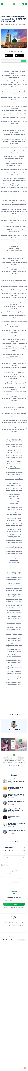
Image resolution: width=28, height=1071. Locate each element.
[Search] (26, 4)
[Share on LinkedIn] (15, 714)
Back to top (23, 939)
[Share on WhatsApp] (17, 714)
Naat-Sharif (8, 13)
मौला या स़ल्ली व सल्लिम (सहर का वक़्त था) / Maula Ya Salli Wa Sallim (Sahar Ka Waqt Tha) (16, 795)
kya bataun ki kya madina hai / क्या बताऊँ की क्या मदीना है (16, 802)
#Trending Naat (19, 922)
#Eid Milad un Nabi (9, 922)
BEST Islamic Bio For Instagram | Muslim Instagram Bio (16, 787)
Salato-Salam (9, 847)
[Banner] (14, 744)
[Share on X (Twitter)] (10, 714)
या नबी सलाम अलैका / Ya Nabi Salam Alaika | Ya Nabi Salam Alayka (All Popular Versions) (16, 780)
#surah (21, 925)
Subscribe (14, 904)
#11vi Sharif (7, 925)
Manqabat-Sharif (10, 850)
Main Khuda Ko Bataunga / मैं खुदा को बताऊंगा (16, 816)
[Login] (23, 4)
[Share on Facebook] (8, 714)
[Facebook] (9, 765)
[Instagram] (11, 765)
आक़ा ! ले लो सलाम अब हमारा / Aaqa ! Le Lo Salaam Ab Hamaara (16, 831)
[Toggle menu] (2, 4)
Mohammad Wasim (5, 24)
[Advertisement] (14, 66)
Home (2, 13)
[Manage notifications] (25, 1068)
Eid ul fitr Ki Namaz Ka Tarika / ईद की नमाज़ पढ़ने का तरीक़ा (16, 824)
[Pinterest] (19, 765)
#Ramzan (15, 925)
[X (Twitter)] (14, 765)
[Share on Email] (20, 714)
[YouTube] (16, 765)
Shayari (7, 857)
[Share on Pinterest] (12, 714)
